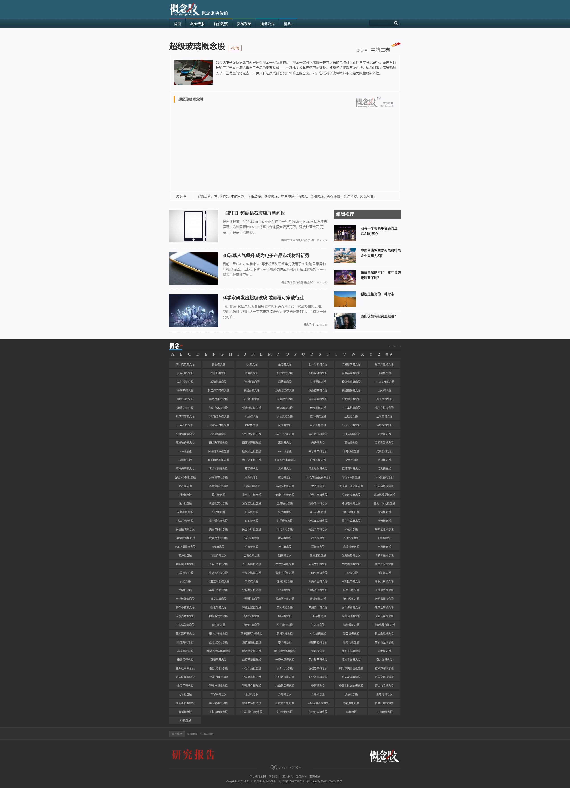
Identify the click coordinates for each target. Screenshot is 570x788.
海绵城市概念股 (218, 477)
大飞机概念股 (252, 399)
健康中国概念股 (284, 494)
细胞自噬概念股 (318, 642)
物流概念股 (284, 616)
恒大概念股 (384, 468)
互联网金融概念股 (218, 460)
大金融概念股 (318, 408)
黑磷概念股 (284, 468)
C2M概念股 (384, 390)
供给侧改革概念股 (218, 451)
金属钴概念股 (285, 503)
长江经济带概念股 (218, 390)
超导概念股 (251, 373)
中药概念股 (318, 685)
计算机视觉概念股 (384, 494)
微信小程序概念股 (384, 625)
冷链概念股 (384, 512)
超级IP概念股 (252, 390)
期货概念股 (284, 555)
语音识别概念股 (218, 668)
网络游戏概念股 (218, 616)
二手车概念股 (185, 425)
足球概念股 (185, 694)
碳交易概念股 (218, 599)
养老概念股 (384, 651)
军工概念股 (218, 494)
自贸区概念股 (185, 685)
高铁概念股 (284, 442)
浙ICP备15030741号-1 (291, 781)
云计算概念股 (185, 659)
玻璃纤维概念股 (384, 364)
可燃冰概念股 (185, 512)
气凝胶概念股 (218, 555)
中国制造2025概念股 (351, 685)
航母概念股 (384, 460)
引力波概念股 (384, 659)
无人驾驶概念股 (185, 625)
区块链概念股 (252, 555)
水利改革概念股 (351, 581)
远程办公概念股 (318, 668)
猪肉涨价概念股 (185, 703)
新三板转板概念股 (284, 651)
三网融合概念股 (318, 573)
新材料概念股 (285, 633)
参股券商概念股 (351, 373)
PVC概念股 (284, 546)
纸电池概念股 (384, 694)
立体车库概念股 (318, 520)
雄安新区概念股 (384, 642)
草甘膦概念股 (185, 382)
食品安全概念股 (384, 564)
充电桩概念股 (185, 373)
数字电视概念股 (284, 573)
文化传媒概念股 (351, 607)
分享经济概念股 (251, 434)
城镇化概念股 (218, 382)
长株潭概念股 (318, 382)
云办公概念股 (285, 668)
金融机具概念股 (251, 494)
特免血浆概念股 (251, 607)
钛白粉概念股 (351, 599)
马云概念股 (384, 520)
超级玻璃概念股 (284, 390)
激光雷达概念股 (251, 503)
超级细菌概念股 (318, 390)
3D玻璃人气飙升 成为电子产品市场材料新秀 (266, 255)
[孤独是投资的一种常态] (345, 306)
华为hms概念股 (351, 477)
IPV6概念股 (185, 486)
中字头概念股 (218, 694)
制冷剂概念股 (285, 711)
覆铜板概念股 (218, 434)
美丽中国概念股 (218, 529)
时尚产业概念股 (318, 581)
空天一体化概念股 (384, 503)
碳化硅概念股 (218, 607)
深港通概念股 (285, 581)
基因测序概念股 (218, 486)
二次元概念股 (384, 416)
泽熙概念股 (284, 694)
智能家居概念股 (351, 677)
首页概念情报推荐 (303, 240)
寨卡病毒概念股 (218, 703)
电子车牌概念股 (351, 408)
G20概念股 (185, 451)
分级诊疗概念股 (185, 434)
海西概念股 (251, 477)
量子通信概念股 (218, 520)
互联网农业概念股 (284, 460)
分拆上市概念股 (351, 425)
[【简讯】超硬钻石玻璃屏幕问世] (193, 241)
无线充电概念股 (384, 616)
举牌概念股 (185, 494)
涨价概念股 (251, 694)
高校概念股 (351, 442)
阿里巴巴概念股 (185, 364)
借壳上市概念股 (318, 494)
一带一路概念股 (284, 659)
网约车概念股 (252, 625)
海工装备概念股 (251, 460)
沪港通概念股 (318, 460)
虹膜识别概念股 (351, 468)
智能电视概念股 (218, 685)
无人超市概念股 (218, 633)
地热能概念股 (185, 408)
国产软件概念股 (318, 434)
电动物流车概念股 (218, 416)
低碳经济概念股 (251, 408)
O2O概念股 (318, 538)
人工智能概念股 (251, 564)
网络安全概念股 (318, 607)
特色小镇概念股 (185, 607)
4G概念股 (351, 711)
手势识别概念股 (218, 590)
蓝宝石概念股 (318, 512)
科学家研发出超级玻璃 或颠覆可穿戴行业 (263, 297)
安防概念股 (218, 364)
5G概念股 (185, 720)
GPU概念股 (285, 451)
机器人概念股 (252, 486)
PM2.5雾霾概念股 (185, 546)
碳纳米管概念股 (384, 599)
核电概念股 (185, 460)
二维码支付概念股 (218, 425)
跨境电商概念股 (351, 503)
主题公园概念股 (218, 711)
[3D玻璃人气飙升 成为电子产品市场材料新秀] (193, 283)
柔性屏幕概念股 (284, 564)
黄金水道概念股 (218, 468)
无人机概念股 (285, 607)
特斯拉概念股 (252, 599)
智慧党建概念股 (384, 703)
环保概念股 (251, 468)
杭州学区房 (206, 734)
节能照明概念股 (284, 486)
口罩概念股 (251, 512)
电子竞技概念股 (384, 408)
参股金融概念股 (318, 373)
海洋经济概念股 (185, 468)
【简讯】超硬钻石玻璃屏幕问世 (254, 213)
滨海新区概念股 (351, 364)
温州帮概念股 (351, 625)
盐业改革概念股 (185, 668)
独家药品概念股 (218, 408)
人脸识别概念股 (218, 564)
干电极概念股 (351, 451)
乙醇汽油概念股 (251, 668)
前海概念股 (185, 555)
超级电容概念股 (351, 382)
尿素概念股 (284, 538)
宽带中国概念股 (318, 503)
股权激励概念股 (384, 442)
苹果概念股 (251, 546)
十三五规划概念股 (218, 581)
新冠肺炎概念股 (251, 651)
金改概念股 (318, 486)
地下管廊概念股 (185, 416)
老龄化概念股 (185, 520)
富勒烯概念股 (384, 425)
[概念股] (199, 17)
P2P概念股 (384, 538)
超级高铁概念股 (351, 390)
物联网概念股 (252, 616)
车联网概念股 (185, 390)
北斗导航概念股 (318, 364)
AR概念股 (252, 364)
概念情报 (286, 240)
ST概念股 (185, 581)
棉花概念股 (351, 529)
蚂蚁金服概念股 (384, 529)
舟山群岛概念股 (284, 685)
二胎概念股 (351, 416)
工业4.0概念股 (351, 434)
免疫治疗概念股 (318, 529)
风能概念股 (284, 425)
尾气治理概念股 (384, 607)
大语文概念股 (285, 416)
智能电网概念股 (218, 677)
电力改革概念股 (218, 399)
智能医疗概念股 (185, 677)
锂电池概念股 (351, 512)
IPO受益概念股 (384, 477)
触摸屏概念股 (285, 373)
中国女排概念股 (251, 703)
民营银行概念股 (251, 529)
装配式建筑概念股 (318, 703)
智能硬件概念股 (251, 685)
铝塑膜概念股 (285, 520)
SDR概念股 (284, 590)
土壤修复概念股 (384, 590)
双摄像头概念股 (251, 590)
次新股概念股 (218, 373)
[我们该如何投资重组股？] (345, 328)
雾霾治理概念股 (351, 616)
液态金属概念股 (351, 659)
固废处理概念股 (251, 442)
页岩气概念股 (218, 659)
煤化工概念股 (285, 529)
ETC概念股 (251, 425)
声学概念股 (185, 590)
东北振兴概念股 (351, 399)
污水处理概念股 (185, 616)
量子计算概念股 (351, 520)
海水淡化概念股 (318, 468)
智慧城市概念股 (251, 677)
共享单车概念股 (318, 451)
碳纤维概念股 (318, 599)
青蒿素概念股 (318, 555)
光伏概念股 (384, 434)
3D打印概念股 (384, 711)
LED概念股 (251, 520)
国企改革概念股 (218, 442)
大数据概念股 (285, 399)
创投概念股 (384, 373)
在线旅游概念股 (384, 668)
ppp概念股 (218, 546)
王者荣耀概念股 (185, 633)
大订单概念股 (285, 408)
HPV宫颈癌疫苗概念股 (318, 477)
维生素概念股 (285, 625)
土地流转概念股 (185, 599)
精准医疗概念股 (351, 494)
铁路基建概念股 (318, 590)
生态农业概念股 (218, 573)
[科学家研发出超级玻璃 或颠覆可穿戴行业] (193, 326)
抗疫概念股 (284, 512)
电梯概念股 (251, 416)
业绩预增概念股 (251, 659)
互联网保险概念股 (185, 477)
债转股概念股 (351, 703)
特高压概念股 (351, 590)
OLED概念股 (351, 538)
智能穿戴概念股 (384, 677)
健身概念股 (185, 503)
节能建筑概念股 (384, 486)
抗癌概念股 (218, 512)
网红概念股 (218, 625)
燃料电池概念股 (185, 564)
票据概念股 (318, 546)
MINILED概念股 (185, 538)
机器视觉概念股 (218, 503)
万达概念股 (318, 625)
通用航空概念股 (284, 599)
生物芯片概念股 (384, 581)
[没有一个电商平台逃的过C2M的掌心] (345, 240)
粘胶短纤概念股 (284, 703)
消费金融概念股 (251, 642)
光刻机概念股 (384, 451)
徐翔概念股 (318, 651)
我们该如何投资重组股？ (379, 316)
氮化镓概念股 (318, 416)
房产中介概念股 (284, 434)
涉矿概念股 (384, 573)
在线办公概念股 (318, 711)
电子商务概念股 (318, 399)
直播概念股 (185, 711)
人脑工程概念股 (384, 555)
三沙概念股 (351, 573)
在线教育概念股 (284, 677)
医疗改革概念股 (318, 659)
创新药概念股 (185, 399)
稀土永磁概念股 (384, 633)
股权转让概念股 (251, 451)
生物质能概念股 (351, 564)
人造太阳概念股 (318, 564)
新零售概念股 (351, 642)
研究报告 (192, 734)
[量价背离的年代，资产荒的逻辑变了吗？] (345, 284)
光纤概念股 (318, 442)
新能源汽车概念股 (251, 633)
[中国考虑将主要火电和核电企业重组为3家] (345, 262)
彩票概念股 (284, 382)
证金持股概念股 (384, 685)
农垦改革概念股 (218, 538)
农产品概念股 (252, 538)
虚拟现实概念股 (218, 642)
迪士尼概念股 (384, 399)
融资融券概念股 (351, 555)
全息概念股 (384, 546)
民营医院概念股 (185, 529)
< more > (395, 346)
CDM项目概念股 (384, 382)
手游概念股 (251, 581)
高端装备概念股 (185, 442)
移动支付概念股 (351, 651)
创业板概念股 (252, 382)
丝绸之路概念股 (251, 573)
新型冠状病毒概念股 (218, 651)
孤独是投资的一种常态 (377, 294)
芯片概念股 (284, 642)
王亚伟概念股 (318, 616)
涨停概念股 (351, 694)
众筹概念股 (318, 694)
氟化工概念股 (318, 425)
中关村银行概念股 (251, 711)
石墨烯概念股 (185, 573)
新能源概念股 (185, 642)
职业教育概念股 (318, 677)
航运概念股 (284, 477)
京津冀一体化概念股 (351, 486)
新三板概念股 (351, 633)
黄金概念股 (351, 460)
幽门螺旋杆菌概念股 (351, 668)
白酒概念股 (284, 364)
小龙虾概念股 (185, 651)
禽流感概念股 (351, 546)
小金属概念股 (318, 633)
